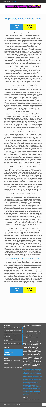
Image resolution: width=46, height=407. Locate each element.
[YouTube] (37, 1)
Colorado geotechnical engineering (32, 373)
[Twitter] (34, 1)
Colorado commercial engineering (28, 369)
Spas (36, 388)
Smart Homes (34, 388)
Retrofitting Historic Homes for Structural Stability (12, 327)
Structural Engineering (9, 352)
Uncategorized (7, 354)
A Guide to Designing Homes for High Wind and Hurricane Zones (11, 335)
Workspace (27, 394)
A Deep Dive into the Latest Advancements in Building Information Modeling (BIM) (12, 331)
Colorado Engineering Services (10, 350)
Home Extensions (26, 380)
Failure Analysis (34, 379)
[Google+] (32, 1)
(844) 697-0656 (14, 1)
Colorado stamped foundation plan (34, 376)
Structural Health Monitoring (32, 389)
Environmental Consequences (27, 379)
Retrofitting (25, 388)
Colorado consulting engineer (27, 370)
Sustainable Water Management (31, 393)
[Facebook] (31, 1)
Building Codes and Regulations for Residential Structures (11, 340)
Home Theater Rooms (35, 382)
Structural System (28, 391)
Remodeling (35, 385)
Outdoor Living (31, 385)
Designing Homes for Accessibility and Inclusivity (12, 343)
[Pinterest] (41, 1)
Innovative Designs (28, 383)
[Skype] (29, 1)
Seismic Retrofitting (29, 388)
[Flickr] (38, 1)
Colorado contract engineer (35, 370)
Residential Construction (32, 387)
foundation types (38, 379)
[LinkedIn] (40, 1)
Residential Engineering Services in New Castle (23, 258)
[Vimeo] (35, 1)
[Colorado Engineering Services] (23, 7)
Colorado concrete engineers (37, 369)
